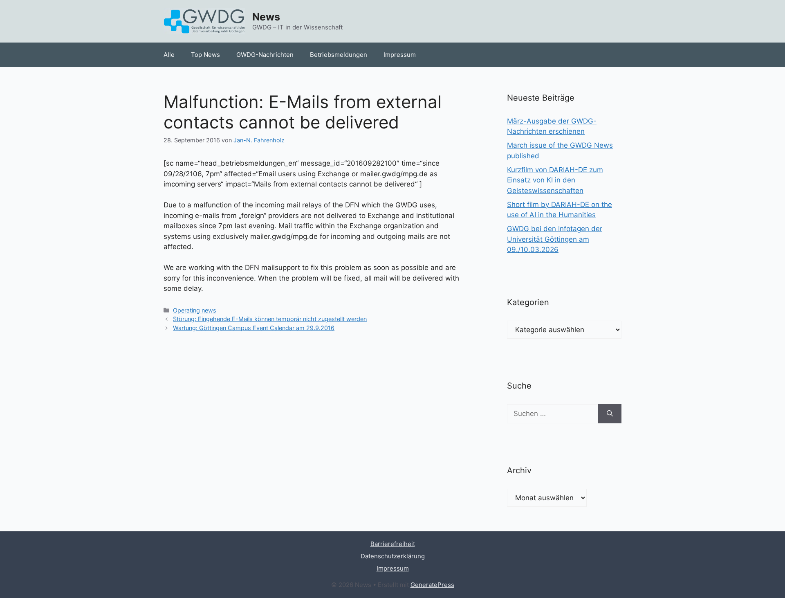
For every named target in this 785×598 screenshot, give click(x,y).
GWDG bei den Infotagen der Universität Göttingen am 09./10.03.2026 (554, 239)
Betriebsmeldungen (338, 54)
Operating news (194, 310)
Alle (169, 54)
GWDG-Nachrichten (265, 54)
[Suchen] (609, 414)
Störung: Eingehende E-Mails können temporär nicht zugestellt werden (270, 318)
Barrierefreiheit (392, 544)
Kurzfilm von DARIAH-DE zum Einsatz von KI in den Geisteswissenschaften (555, 180)
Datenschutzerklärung (393, 556)
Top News (205, 54)
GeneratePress (432, 585)
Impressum (400, 54)
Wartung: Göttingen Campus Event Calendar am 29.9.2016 (253, 327)
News (266, 17)
